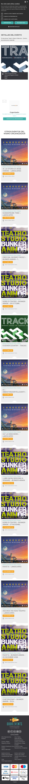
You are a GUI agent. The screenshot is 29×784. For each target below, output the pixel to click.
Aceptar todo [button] (7, 22)
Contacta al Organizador (14, 118)
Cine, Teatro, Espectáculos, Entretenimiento (18, 738)
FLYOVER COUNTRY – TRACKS (14, 346)
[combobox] (25, 2)
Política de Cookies (19, 754)
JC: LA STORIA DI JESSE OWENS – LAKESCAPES (12, 170)
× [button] (27, 1)
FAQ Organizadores (6, 761)
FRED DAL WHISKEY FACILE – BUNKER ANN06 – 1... (14, 258)
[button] (14, 27)
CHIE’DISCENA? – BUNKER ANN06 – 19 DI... (13, 700)
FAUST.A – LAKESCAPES (12, 567)
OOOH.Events (16, 726)
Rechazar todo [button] (21, 22)
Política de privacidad (6, 754)
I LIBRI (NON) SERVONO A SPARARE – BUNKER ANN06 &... (14, 479)
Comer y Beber (5, 741)
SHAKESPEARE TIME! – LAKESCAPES (12, 214)
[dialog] (14, 14)
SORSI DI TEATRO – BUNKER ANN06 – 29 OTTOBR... (14, 302)
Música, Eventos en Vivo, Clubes (12, 167)
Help (2, 759)
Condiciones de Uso (6, 756)
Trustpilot (15, 781)
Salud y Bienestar (5, 749)
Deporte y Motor (5, 743)
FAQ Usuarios (17, 759)
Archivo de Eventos (19, 753)
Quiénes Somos (5, 753)
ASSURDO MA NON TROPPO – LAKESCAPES (14, 612)
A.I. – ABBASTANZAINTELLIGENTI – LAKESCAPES (14, 391)
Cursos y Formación (19, 741)
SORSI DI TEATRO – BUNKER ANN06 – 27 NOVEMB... (14, 523)
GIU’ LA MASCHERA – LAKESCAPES (11, 435)
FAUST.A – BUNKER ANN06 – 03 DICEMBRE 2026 (14, 656)
